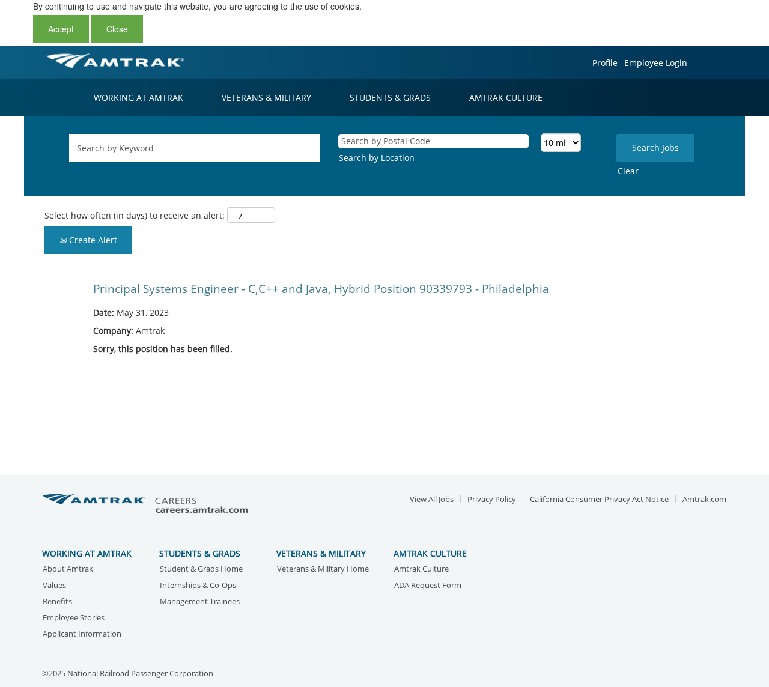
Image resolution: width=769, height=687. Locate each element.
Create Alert (92, 240)
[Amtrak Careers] (147, 504)
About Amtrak (68, 569)
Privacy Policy (491, 499)
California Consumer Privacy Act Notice (599, 499)
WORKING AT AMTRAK (138, 97)
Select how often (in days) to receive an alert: (134, 215)
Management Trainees (200, 602)
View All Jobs (432, 499)
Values (54, 585)
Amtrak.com (704, 499)
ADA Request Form (427, 585)
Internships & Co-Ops (198, 585)
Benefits (57, 602)
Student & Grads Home (201, 569)
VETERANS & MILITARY (266, 97)
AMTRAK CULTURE (506, 97)
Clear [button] (628, 171)
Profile (605, 62)
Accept (61, 29)
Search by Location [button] (377, 157)
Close (117, 29)
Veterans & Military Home (323, 569)
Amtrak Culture (421, 569)
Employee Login (655, 62)
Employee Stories (74, 618)
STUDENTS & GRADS (390, 97)
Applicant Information (82, 634)
